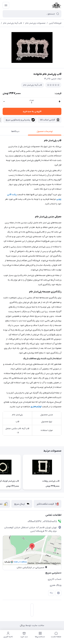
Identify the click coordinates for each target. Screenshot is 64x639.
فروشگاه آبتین (55, 23)
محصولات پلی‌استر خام (35, 23)
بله (51, 592)
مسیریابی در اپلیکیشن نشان (30, 567)
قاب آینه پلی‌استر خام (12, 23)
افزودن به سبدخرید (32, 111)
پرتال (22, 625)
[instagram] (58, 593)
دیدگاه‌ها (15, 131)
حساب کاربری (54, 579)
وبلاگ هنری (55, 585)
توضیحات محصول (45, 131)
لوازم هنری (36, 406)
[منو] (6, 5)
